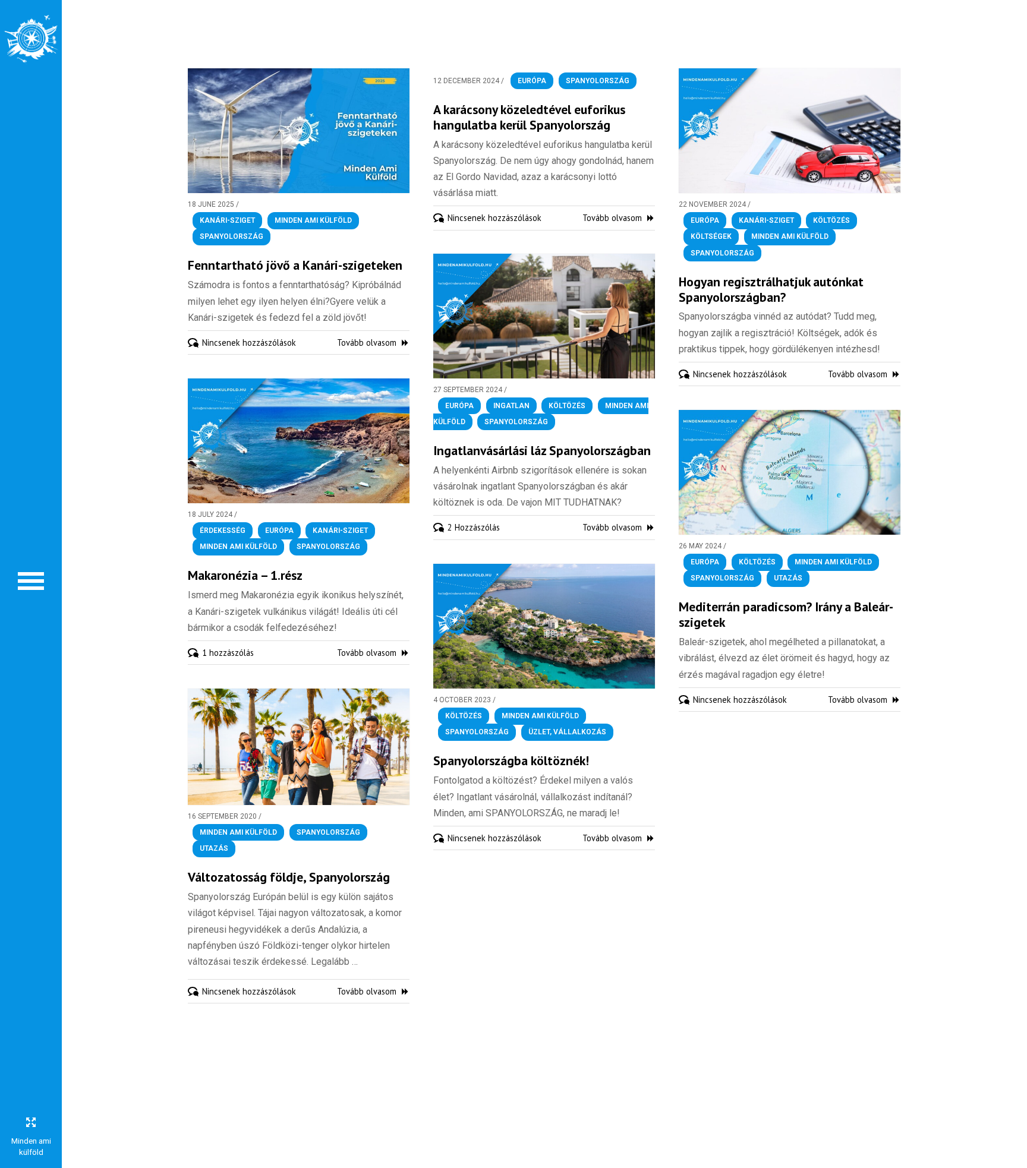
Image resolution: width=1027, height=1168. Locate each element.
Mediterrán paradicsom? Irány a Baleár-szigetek (786, 614)
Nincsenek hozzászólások (249, 342)
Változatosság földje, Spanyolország (289, 877)
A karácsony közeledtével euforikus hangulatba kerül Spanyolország (529, 117)
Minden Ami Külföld (313, 220)
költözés (831, 220)
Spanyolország (231, 237)
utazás (788, 578)
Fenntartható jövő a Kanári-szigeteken (295, 265)
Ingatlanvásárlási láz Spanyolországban (542, 450)
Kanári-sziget (227, 220)
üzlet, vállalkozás (567, 732)
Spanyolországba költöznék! (511, 760)
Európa (532, 81)
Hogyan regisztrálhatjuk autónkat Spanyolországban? (771, 289)
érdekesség (222, 530)
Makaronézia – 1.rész (245, 575)
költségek (711, 237)
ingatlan (511, 406)
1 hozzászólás (228, 652)
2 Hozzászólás (474, 527)
